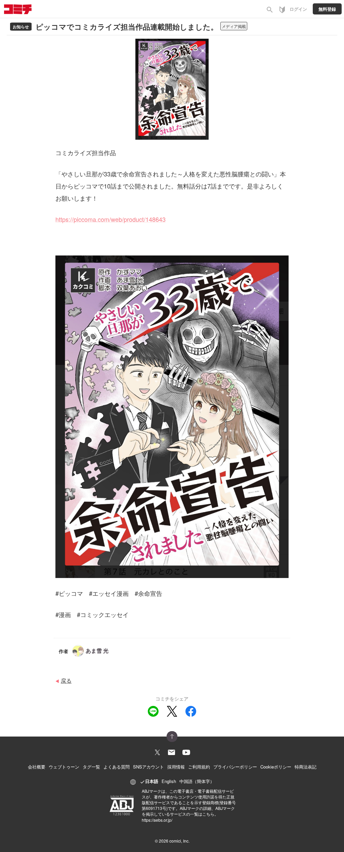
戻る (66, 680)
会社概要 (36, 766)
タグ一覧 (91, 766)
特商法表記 (305, 766)
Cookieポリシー (275, 766)
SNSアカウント (148, 766)
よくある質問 (116, 766)
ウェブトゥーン (64, 766)
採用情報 (176, 766)
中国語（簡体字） (196, 781)
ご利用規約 (199, 766)
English (169, 781)
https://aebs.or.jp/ (157, 820)
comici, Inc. (179, 841)
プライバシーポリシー (235, 766)
